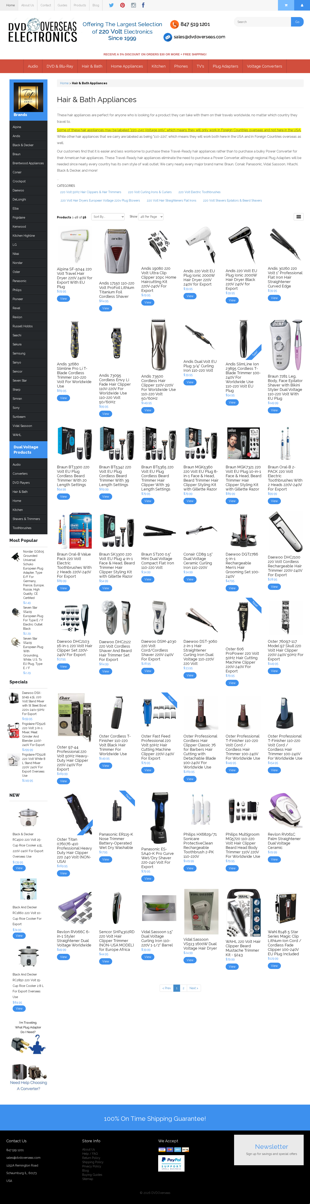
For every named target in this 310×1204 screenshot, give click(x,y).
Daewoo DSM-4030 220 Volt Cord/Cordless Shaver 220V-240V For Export (158, 650)
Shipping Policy (93, 1162)
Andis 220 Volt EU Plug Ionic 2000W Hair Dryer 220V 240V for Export (199, 277)
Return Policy (91, 1158)
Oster (16, 272)
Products (80, 5)
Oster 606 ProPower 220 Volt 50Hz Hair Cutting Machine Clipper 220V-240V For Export (242, 660)
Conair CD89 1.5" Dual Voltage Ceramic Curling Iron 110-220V (198, 561)
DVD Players (21, 482)
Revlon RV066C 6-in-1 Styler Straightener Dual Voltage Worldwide (74, 938)
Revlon (17, 317)
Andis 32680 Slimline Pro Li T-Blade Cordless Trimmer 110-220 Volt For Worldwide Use (74, 375)
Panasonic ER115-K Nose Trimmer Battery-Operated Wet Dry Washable (116, 841)
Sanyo (17, 362)
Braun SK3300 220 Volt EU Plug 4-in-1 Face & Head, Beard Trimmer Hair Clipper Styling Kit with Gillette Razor (117, 565)
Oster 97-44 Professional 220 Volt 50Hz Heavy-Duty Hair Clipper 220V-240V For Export (73, 758)
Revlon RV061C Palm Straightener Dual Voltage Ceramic (284, 841)
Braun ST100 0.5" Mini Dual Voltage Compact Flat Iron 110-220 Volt (157, 561)
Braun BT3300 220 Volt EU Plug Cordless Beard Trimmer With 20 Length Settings (73, 476)
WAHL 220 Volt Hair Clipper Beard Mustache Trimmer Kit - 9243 (243, 948)
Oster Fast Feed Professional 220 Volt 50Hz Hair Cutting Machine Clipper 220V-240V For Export (157, 747)
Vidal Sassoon (22, 426)
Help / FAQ (90, 1153)
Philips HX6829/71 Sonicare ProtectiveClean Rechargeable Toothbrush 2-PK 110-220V (200, 845)
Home (10, 5)
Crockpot (19, 181)
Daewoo (18, 190)
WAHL (17, 435)
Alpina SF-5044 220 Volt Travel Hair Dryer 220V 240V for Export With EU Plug (74, 278)
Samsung (19, 353)
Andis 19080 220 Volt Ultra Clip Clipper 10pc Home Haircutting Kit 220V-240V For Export (158, 279)
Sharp (16, 389)
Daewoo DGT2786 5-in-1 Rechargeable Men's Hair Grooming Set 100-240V (242, 565)
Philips (17, 290)
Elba (16, 208)
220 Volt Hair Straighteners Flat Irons (171, 200)
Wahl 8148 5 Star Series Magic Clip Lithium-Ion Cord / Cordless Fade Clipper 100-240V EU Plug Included (284, 943)
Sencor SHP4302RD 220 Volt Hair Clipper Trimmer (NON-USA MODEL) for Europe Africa (117, 941)
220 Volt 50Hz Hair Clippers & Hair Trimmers (90, 192)
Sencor (17, 371)
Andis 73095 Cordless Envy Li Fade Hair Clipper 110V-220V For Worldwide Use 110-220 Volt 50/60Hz (115, 388)
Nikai (16, 253)
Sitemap (87, 1179)
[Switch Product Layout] (299, 216)
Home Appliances (127, 66)
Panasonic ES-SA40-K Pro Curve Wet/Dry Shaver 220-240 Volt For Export (157, 858)
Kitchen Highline (24, 235)
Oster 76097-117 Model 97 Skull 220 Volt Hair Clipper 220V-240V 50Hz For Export (285, 650)
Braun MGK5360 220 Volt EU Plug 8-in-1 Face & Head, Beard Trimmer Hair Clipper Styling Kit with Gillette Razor (200, 478)
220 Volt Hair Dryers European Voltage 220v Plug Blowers (100, 200)
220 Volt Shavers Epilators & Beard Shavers (232, 200)
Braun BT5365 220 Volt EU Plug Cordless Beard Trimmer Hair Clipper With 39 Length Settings (157, 478)
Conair (17, 172)
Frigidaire (19, 217)
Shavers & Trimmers (26, 519)
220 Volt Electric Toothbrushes (199, 192)
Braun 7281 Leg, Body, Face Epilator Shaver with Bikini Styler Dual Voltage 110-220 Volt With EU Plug (285, 387)
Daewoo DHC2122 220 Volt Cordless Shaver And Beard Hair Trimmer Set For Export (115, 651)
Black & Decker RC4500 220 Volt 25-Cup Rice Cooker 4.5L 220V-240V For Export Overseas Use (28, 845)
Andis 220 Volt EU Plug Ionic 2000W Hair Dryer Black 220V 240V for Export (241, 280)
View (19, 868)
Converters (20, 473)
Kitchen (159, 66)
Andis (16, 136)
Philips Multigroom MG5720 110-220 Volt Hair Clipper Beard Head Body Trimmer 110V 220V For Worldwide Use (243, 845)
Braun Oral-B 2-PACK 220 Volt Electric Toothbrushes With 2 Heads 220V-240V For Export (285, 478)
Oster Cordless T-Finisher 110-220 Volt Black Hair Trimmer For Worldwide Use (115, 745)
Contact (45, 5)
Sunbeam (19, 416)
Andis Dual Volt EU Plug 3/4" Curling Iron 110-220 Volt (200, 366)
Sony (16, 407)
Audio (33, 66)
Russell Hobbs (23, 326)
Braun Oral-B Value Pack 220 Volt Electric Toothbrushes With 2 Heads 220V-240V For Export (74, 565)
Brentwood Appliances (28, 163)
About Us (27, 5)
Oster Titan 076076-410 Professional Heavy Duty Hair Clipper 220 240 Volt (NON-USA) (74, 850)
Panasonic (19, 281)
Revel (16, 308)
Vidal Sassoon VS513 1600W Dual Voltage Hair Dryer (200, 943)
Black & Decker (23, 145)
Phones (181, 66)
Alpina (17, 127)
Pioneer (18, 299)
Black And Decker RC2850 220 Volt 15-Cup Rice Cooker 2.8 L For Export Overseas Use (28, 985)
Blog (96, 5)
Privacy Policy (91, 1166)
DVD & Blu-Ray (60, 66)
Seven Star (20, 380)
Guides (62, 5)
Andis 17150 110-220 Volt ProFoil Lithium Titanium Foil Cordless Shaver (116, 290)
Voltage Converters (264, 66)
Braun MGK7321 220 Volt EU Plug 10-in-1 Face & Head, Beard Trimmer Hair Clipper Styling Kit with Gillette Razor (243, 478)
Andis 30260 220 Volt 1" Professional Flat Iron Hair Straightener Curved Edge (285, 277)
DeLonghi (19, 199)
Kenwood (19, 226)
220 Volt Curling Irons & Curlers (150, 192)
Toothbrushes (22, 528)
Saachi (17, 335)
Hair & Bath (92, 66)
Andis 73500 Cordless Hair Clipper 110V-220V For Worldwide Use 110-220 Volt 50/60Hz (158, 387)
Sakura (17, 344)
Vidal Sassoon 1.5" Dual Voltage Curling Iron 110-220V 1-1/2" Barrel (157, 938)
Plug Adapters (225, 66)
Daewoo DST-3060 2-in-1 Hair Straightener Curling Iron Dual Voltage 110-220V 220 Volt (200, 652)
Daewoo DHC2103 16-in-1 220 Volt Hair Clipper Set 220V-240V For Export (74, 648)
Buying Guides (92, 1174)
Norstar (18, 263)
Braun (16, 154)
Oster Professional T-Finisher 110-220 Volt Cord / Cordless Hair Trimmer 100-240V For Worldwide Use (243, 747)
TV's (200, 66)
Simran (17, 398)
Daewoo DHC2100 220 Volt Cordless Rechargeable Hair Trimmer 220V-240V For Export (285, 566)
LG (15, 244)
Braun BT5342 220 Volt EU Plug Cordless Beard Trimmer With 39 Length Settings (115, 476)
